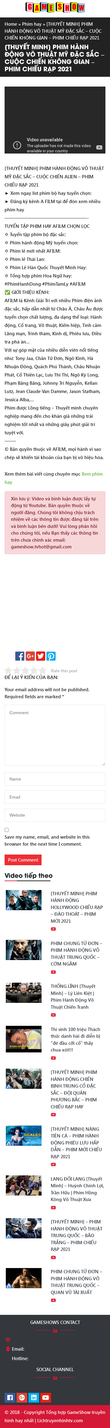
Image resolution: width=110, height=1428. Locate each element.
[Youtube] (45, 1398)
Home (11, 24)
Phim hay (32, 24)
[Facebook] (10, 1398)
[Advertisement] (55, 605)
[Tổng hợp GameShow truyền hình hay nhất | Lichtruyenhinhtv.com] (55, 7)
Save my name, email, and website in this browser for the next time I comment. (47, 840)
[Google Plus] (21, 1398)
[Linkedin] (33, 1398)
